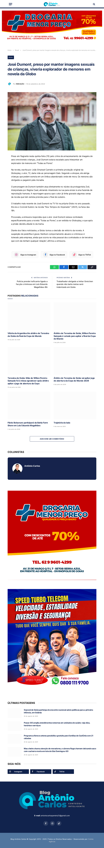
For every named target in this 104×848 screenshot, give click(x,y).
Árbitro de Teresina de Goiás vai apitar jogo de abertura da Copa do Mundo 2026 (74, 379)
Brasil (11, 57)
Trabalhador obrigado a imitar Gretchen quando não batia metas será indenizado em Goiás (75, 284)
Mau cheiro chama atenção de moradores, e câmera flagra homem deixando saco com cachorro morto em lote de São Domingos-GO (60, 749)
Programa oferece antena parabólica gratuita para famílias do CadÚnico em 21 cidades (58, 737)
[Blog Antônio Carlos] (52, 4)
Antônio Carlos (32, 466)
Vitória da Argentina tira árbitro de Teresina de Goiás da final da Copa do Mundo (28, 334)
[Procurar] (93, 4)
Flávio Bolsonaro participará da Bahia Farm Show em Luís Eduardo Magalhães (28, 424)
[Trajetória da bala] (75, 405)
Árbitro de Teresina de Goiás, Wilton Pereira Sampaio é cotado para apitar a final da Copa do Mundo (75, 336)
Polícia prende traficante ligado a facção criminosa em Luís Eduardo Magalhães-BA (32, 284)
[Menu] (10, 4)
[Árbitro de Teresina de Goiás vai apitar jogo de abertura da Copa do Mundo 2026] (75, 361)
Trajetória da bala (62, 422)
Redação (20, 84)
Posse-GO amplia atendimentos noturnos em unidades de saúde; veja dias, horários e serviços (57, 724)
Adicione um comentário (52, 439)
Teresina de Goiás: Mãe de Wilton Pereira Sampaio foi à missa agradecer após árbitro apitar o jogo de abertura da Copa (28, 381)
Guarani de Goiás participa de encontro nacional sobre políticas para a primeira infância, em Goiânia (58, 711)
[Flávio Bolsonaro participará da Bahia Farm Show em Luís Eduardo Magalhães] (29, 405)
